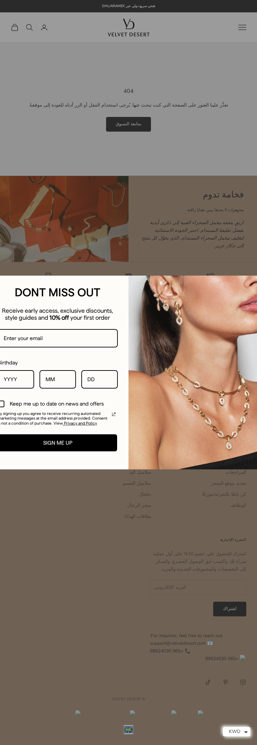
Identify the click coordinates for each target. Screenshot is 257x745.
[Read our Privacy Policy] (114, 414)
